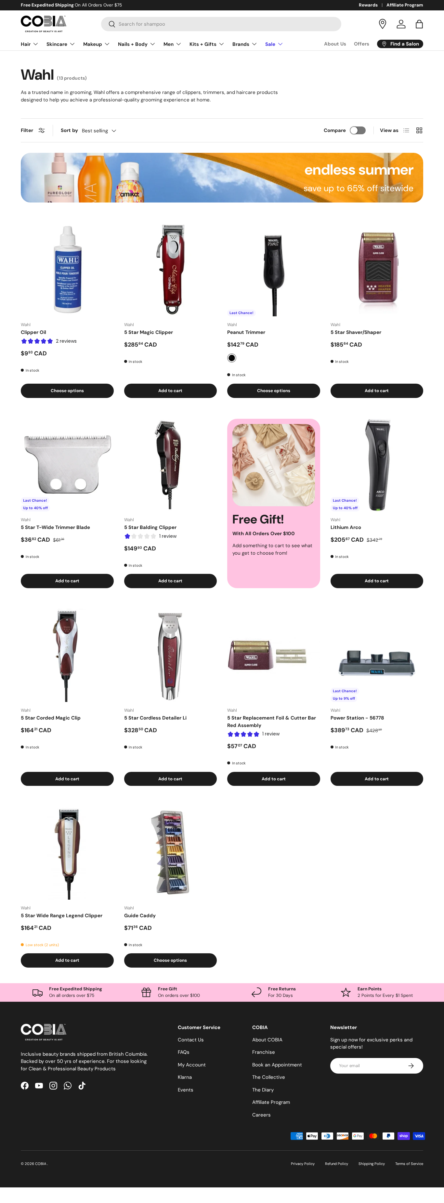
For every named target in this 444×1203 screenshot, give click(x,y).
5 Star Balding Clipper (150, 527)
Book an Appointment (277, 1065)
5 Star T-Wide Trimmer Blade (55, 527)
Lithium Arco (346, 527)
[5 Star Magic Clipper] (170, 270)
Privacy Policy (303, 1163)
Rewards (368, 5)
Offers (361, 44)
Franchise (263, 1052)
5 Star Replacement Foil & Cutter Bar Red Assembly (271, 722)
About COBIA (267, 1040)
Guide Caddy (140, 915)
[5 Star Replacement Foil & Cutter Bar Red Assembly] (273, 655)
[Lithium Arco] (377, 465)
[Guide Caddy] (170, 853)
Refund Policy (336, 1163)
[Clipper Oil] (67, 270)
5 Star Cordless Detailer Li (155, 718)
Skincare (56, 44)
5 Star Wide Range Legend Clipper (61, 915)
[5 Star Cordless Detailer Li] (170, 655)
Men (168, 44)
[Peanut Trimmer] (273, 270)
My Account (192, 1065)
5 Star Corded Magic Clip (51, 718)
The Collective (268, 1077)
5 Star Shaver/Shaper (356, 332)
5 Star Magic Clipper (148, 332)
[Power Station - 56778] (377, 655)
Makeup (92, 44)
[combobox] (221, 24)
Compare (335, 130)
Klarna (185, 1077)
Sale (270, 44)
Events (185, 1090)
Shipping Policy (372, 1163)
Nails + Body (133, 44)
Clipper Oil (33, 332)
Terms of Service (409, 1163)
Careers (261, 1115)
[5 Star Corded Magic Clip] (67, 655)
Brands (240, 44)
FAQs (183, 1052)
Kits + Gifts (202, 44)
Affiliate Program (404, 5)
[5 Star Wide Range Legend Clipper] (67, 853)
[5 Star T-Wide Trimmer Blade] (67, 465)
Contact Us (191, 1040)
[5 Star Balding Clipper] (170, 465)
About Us (335, 44)
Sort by (69, 130)
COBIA (41, 1163)
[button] (419, 24)
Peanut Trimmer (246, 332)
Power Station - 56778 (357, 718)
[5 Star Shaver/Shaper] (377, 270)
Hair (26, 44)
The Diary (263, 1090)
